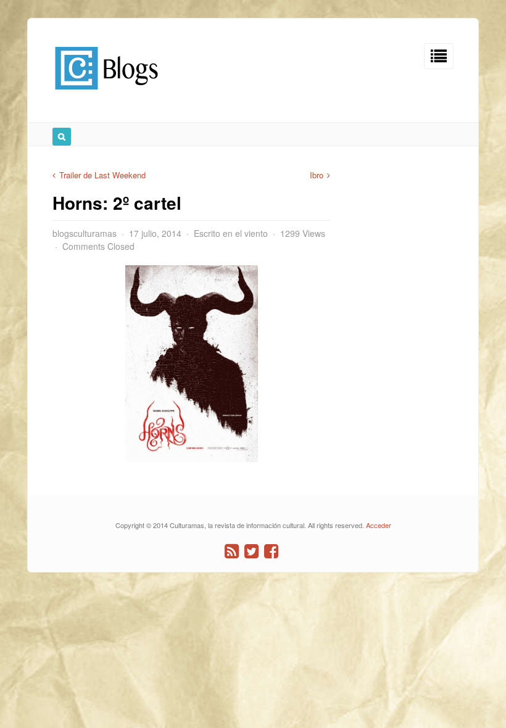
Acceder (378, 525)
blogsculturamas (84, 233)
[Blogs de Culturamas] (106, 94)
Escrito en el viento (231, 233)
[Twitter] (251, 551)
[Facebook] (271, 551)
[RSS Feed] (232, 551)
